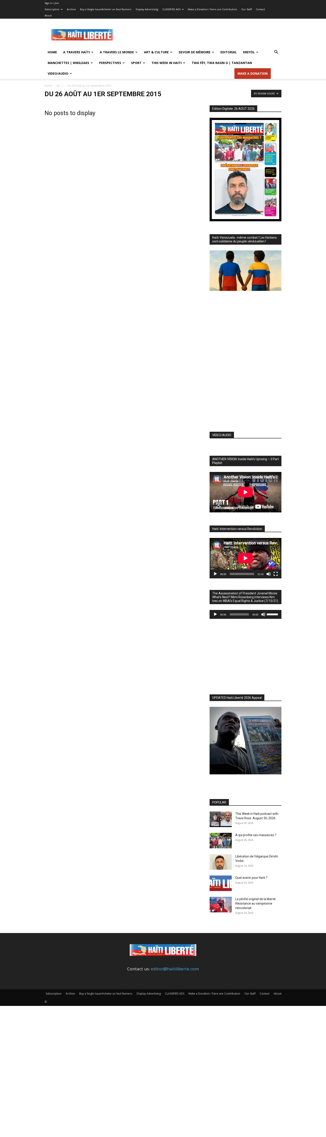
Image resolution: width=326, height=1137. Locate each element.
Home (52, 52)
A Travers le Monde (117, 52)
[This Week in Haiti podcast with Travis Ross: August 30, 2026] (221, 819)
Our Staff (246, 9)
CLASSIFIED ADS (171, 9)
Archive (71, 9)
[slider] (273, 614)
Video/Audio (58, 73)
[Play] (215, 574)
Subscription (52, 9)
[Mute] (268, 574)
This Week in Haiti (166, 63)
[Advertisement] (200, 35)
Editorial (228, 52)
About (48, 15)
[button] (276, 52)
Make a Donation (253, 73)
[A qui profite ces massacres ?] (221, 840)
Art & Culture (156, 52)
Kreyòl (249, 52)
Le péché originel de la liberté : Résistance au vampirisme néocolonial (256, 903)
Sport (136, 63)
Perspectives (110, 63)
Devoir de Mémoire (194, 52)
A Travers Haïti (76, 52)
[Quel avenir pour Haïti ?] (221, 883)
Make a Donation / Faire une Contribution (212, 9)
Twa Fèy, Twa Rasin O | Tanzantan (222, 63)
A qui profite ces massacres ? (255, 835)
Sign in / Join (52, 3)
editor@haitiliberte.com (175, 969)
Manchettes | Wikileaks (68, 63)
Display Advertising (147, 9)
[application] (245, 558)
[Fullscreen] (275, 574)
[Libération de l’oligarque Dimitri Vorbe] (221, 862)
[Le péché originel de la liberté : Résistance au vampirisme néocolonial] (221, 904)
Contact (260, 9)
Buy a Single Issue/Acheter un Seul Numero (106, 9)
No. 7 (60, 86)
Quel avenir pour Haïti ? (251, 877)
